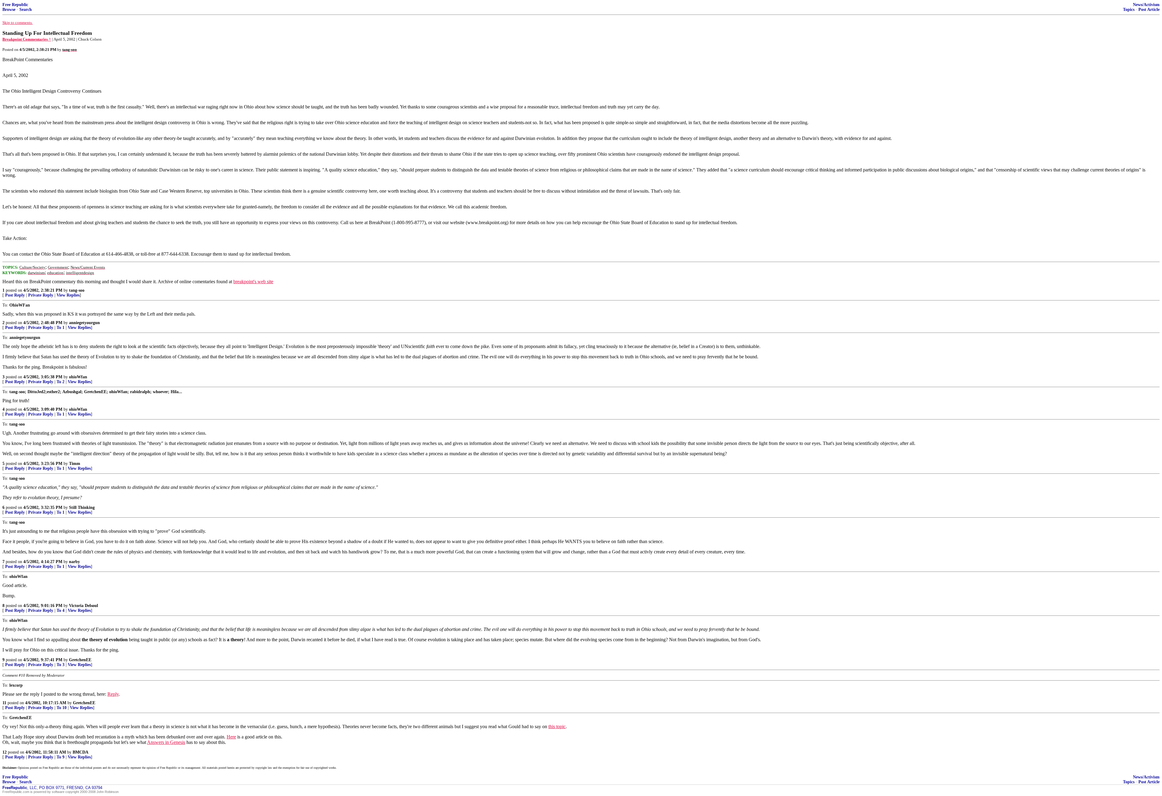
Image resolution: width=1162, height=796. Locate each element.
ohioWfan (78, 377)
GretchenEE (80, 660)
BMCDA (80, 752)
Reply (113, 694)
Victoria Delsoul (83, 605)
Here (231, 736)
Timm (74, 463)
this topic (557, 726)
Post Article (1149, 9)
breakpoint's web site (253, 281)
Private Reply (40, 295)
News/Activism (1146, 4)
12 (4, 752)
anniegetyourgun (84, 322)
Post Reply (15, 295)
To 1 (60, 327)
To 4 (60, 610)
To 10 (62, 707)
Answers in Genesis (166, 742)
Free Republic (15, 4)
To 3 (60, 664)
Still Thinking (82, 507)
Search (25, 9)
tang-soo (76, 290)
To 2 (60, 382)
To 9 (60, 757)
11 (4, 703)
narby (74, 561)
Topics (1128, 9)
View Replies (68, 295)
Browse (8, 9)
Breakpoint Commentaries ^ (26, 39)
